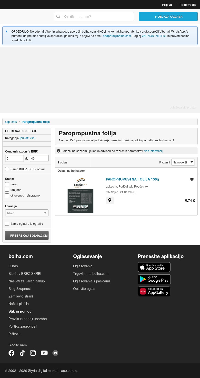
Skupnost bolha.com (55, 353)
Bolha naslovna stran (25, 16)
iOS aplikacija (154, 267)
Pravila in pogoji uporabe (28, 318)
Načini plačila (19, 303)
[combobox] (94, 16)
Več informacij (153, 151)
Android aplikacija (154, 279)
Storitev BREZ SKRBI (25, 273)
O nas (13, 265)
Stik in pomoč (20, 311)
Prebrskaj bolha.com (29, 235)
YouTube (44, 353)
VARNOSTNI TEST (154, 36)
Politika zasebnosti (23, 326)
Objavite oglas (84, 288)
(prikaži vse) (28, 138)
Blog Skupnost (20, 288)
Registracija (188, 4)
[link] (110, 200)
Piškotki (14, 333)
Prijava (167, 4)
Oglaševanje (82, 265)
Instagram (33, 353)
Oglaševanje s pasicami (91, 281)
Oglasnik (11, 121)
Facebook (11, 353)
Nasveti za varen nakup (27, 281)
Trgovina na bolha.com (91, 273)
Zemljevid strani (21, 296)
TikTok (22, 353)
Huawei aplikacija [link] (154, 291)
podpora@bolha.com (117, 36)
